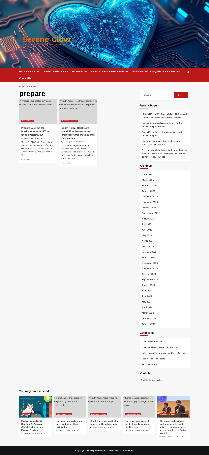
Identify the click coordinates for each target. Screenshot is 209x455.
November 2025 (150, 202)
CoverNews (114, 450)
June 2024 (147, 296)
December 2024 (150, 263)
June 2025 (147, 229)
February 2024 (149, 318)
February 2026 (149, 185)
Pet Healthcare (79, 71)
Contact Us (25, 78)
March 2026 (148, 180)
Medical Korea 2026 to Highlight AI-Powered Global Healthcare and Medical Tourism (164, 116)
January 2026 (148, 191)
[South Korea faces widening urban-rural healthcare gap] (104, 407)
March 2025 (148, 246)
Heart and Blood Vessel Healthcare (109, 71)
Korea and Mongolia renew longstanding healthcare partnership (162, 125)
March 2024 (148, 312)
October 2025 (149, 207)
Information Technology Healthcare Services (156, 71)
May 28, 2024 (35, 138)
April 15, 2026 (139, 430)
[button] (188, 71)
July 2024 (146, 290)
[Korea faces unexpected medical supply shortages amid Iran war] (139, 407)
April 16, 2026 (104, 427)
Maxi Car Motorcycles (151, 379)
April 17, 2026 (70, 430)
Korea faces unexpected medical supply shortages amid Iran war (162, 143)
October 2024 (149, 274)
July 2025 (146, 224)
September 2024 (150, 279)
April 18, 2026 (35, 433)
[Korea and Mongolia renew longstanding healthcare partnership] (70, 407)
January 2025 (148, 257)
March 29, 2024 (76, 142)
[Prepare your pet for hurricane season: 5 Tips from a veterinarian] (38, 111)
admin (26, 138)
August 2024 (148, 285)
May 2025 (147, 235)
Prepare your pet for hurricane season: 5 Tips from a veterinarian (35, 131)
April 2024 (147, 307)
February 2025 (149, 252)
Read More (25, 159)
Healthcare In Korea (30, 71)
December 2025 (150, 196)
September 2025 (150, 213)
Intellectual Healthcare (56, 71)
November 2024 (150, 268)
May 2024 (147, 301)
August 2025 (148, 218)
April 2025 (147, 240)
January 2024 (148, 324)
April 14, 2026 (174, 436)
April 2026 (147, 174)
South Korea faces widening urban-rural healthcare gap (162, 134)
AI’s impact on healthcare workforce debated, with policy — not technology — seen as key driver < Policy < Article (164, 153)
